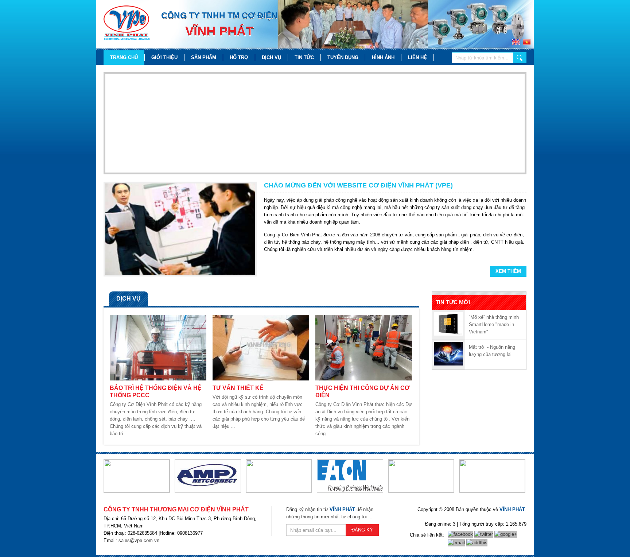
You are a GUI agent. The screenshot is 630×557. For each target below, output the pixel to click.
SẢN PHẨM (203, 57)
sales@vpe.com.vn (138, 540)
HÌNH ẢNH (383, 57)
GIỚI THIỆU (164, 57)
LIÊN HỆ (417, 57)
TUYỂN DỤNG (342, 57)
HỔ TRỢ (239, 57)
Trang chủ (124, 57)
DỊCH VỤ (271, 57)
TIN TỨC (304, 57)
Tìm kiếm (519, 57)
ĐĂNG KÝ (362, 530)
